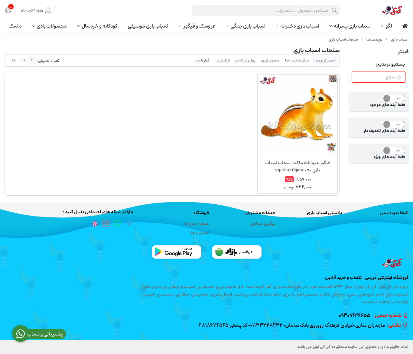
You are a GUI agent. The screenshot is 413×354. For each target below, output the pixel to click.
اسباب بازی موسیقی (148, 26)
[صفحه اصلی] (399, 39)
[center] (334, 10)
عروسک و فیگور (199, 26)
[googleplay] (176, 252)
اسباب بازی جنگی (247, 26)
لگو (388, 26)
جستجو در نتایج (390, 64)
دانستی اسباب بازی (324, 213)
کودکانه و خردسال (99, 26)
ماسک (15, 26)
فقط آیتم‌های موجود (387, 105)
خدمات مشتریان (259, 213)
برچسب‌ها (374, 39)
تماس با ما (200, 232)
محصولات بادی (52, 26)
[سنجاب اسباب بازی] (206, 263)
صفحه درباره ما (196, 223)
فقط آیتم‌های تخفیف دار (384, 131)
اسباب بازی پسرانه (352, 26)
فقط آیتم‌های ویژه (389, 157)
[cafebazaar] (237, 252)
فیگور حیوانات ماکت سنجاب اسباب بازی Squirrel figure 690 (297, 166)
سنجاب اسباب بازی (343, 39)
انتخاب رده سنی (394, 213)
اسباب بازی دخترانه (299, 26)
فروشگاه (201, 213)
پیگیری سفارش (262, 223)
